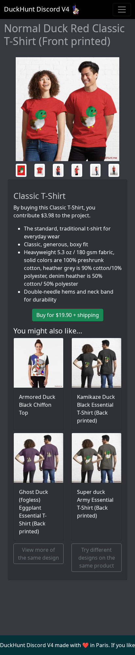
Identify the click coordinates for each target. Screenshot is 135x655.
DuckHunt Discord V (36, 9)
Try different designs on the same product (96, 557)
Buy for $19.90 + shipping (67, 315)
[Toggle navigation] (122, 9)
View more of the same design (38, 553)
